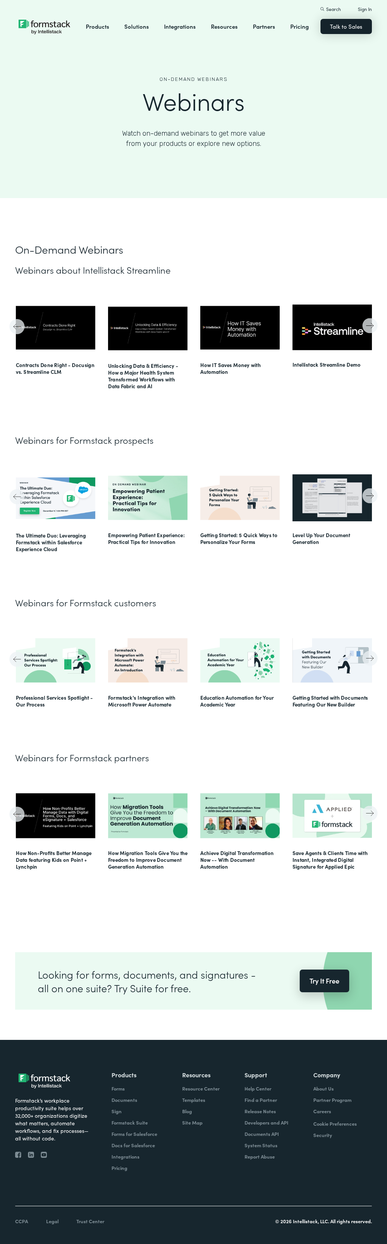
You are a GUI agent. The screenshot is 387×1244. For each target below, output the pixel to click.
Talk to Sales (346, 26)
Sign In (365, 9)
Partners (264, 26)
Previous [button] (18, 327)
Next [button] (369, 325)
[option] (55, 338)
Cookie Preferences (335, 1123)
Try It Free (324, 980)
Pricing (299, 26)
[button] (97, 26)
